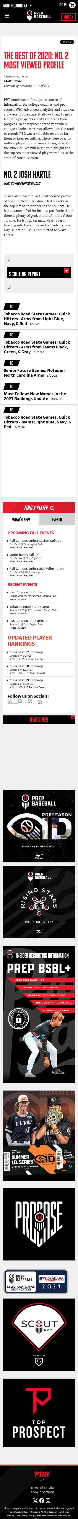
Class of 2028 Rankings (26, 666)
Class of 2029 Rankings (26, 680)
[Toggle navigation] (6, 16)
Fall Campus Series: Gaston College (35, 540)
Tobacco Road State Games (30, 607)
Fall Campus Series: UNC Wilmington (37, 568)
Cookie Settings (42, 1492)
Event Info (16, 547)
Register (29, 547)
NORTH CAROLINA (15, 6)
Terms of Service (43, 1488)
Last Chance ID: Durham (27, 592)
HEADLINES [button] (39, 720)
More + (68, 17)
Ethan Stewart (37, 673)
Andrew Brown (37, 687)
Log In (63, 5)
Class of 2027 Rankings (26, 652)
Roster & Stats (18, 599)
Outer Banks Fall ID (24, 554)
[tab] (21, 519)
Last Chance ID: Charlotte (28, 621)
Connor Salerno (33, 659)
